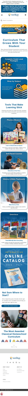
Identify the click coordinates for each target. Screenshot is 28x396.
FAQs (4, 369)
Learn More (16, 3)
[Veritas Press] (12, 15)
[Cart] (25, 15)
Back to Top (14, 347)
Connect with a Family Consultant (11, 305)
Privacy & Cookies (6, 381)
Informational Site (20, 370)
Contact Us (19, 372)
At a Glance (19, 369)
